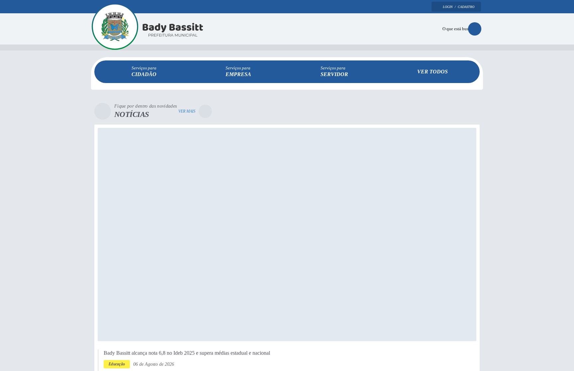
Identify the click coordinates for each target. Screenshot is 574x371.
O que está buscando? (456, 29)
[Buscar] (474, 29)
